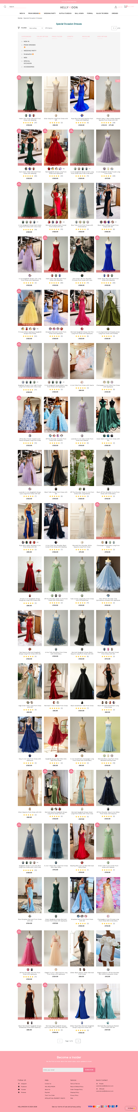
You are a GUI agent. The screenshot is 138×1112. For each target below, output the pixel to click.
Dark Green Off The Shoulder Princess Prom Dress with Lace (82, 279)
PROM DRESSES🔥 (34, 13)
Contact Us (48, 1083)
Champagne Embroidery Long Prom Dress (108, 546)
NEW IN (22, 13)
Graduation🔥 (29, 54)
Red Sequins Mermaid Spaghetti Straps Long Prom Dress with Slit (30, 653)
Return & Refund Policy (76, 1086)
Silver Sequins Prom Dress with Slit (29, 812)
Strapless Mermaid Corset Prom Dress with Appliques (56, 332)
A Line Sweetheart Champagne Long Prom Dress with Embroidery (82, 759)
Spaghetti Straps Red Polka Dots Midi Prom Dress (55, 759)
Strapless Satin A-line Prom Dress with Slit (82, 920)
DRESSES (115, 13)
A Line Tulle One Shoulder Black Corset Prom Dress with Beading (55, 546)
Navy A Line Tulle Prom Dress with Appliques (30, 759)
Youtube (23, 1089)
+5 (63, 169)
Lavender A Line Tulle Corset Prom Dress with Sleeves (82, 439)
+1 (89, 169)
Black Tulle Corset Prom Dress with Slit (55, 492)
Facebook (24, 1086)
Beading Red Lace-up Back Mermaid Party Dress (82, 866)
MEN (25, 57)
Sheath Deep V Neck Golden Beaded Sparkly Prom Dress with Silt (108, 119)
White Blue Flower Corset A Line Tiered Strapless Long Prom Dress (30, 439)
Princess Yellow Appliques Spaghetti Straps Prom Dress (29, 332)
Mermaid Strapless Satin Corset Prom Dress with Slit (56, 225)
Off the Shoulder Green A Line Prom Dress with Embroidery (56, 599)
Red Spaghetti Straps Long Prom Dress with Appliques (55, 172)
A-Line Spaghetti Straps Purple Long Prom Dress (108, 172)
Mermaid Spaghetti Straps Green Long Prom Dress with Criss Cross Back (82, 813)
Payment (47, 1092)
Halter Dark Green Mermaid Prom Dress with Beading (30, 119)
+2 (63, 222)
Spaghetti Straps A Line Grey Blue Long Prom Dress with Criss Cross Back (30, 867)
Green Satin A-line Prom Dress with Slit (108, 439)
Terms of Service (75, 1083)
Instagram (24, 1083)
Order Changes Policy (76, 1089)
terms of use (62, 1107)
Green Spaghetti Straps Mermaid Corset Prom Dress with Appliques (56, 920)
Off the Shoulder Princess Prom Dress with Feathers (56, 439)
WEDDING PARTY (50, 13)
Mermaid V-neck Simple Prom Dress (56, 705)
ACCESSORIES (29, 67)
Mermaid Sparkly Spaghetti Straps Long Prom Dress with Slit (56, 812)
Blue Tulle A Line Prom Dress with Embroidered (82, 225)
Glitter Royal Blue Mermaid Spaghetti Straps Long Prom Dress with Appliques (82, 1027)
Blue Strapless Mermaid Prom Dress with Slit (29, 920)
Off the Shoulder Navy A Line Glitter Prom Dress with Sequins (108, 812)
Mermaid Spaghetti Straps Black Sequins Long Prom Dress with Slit (82, 653)
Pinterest (23, 1092)
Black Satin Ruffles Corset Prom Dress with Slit (108, 225)
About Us (47, 1089)
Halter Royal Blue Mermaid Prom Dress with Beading (108, 279)
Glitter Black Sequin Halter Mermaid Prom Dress (82, 973)
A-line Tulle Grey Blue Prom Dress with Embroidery (56, 653)
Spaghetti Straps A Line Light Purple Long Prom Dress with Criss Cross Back (30, 386)
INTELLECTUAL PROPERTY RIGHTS (55, 1098)
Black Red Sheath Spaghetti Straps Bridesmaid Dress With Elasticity (29, 1026)
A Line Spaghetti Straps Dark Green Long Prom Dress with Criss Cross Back (29, 226)
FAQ (71, 1098)
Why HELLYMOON (50, 1086)
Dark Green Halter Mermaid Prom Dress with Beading (30, 172)
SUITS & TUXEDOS (65, 13)
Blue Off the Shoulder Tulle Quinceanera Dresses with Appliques (108, 599)
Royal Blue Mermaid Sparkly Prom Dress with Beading (82, 119)
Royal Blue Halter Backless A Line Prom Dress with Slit (30, 546)
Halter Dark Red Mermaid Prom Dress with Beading (56, 279)
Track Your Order (50, 1095)
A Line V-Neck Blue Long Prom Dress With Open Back (56, 866)
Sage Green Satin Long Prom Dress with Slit (30, 706)
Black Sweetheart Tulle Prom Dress (82, 705)
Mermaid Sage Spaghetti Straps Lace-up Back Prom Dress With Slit (55, 1026)
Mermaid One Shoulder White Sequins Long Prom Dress (82, 546)
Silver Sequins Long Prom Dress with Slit (56, 119)
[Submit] (5, 6)
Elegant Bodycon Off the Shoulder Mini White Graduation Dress (108, 973)
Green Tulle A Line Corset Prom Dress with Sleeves (108, 866)
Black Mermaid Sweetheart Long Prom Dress (108, 706)
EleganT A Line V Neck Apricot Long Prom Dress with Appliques (56, 973)
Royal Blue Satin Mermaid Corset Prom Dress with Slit (108, 653)
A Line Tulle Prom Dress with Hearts (82, 385)
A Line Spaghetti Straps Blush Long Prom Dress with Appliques (56, 385)
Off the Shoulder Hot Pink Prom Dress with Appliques (30, 973)
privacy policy (76, 1107)
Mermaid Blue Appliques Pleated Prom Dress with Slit (108, 1026)
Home (20, 18)
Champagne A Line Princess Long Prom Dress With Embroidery (108, 920)
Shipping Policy (74, 1092)
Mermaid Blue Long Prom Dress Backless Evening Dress (108, 759)
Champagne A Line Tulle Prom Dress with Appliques (108, 385)
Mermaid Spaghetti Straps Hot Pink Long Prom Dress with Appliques (82, 332)
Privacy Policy (74, 1095)
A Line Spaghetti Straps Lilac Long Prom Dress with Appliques (30, 279)
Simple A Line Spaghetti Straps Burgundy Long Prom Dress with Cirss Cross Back (29, 600)
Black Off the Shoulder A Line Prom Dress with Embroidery (108, 492)
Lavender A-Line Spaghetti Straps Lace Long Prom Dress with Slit (30, 492)
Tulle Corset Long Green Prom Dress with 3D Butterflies (82, 599)
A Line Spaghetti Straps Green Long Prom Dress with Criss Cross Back (82, 172)
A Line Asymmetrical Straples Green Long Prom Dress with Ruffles (108, 332)
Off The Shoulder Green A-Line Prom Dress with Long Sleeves (82, 492)
